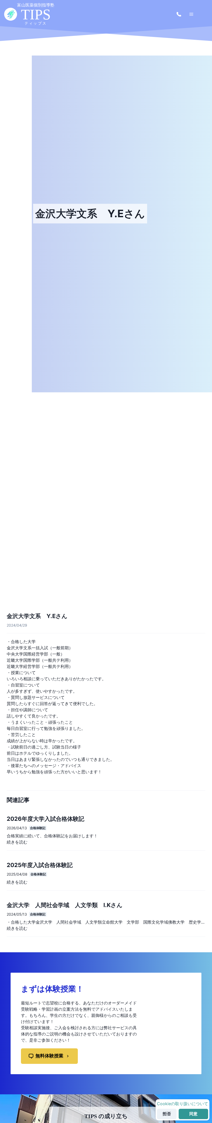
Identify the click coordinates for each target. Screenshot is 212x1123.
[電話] (179, 14)
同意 (193, 1113)
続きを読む (17, 842)
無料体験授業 (49, 1055)
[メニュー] (191, 14)
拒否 (167, 1113)
